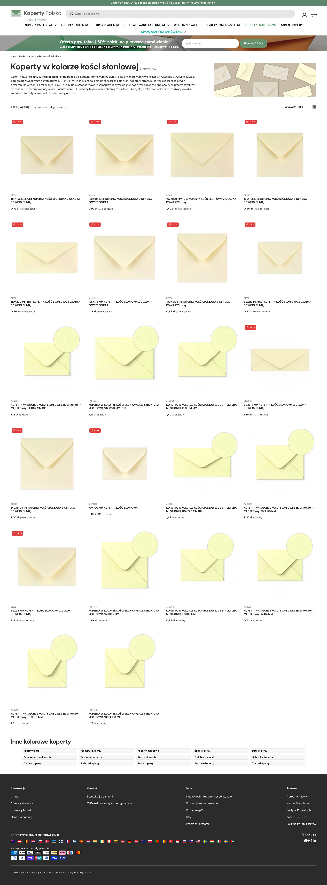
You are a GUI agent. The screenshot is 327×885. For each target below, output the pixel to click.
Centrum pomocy (22, 817)
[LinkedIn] (314, 841)
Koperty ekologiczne (260, 25)
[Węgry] (212, 841)
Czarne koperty (260, 763)
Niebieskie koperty (262, 757)
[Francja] (67, 841)
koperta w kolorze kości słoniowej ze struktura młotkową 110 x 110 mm (46, 715)
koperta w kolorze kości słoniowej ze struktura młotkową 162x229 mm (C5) (124, 406)
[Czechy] (40, 841)
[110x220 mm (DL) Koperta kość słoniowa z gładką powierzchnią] (47, 258)
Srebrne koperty (90, 763)
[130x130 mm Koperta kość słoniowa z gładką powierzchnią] (202, 258)
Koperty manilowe (148, 750)
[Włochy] (219, 841)
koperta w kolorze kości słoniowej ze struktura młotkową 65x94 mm (279, 612)
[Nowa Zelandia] (143, 841)
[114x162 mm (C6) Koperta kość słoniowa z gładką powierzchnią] (47, 155)
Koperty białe (31, 750)
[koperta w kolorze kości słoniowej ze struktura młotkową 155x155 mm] (125, 566)
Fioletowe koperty (205, 757)
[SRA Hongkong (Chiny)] (171, 841)
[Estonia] (54, 841)
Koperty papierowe (39, 25)
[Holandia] (88, 841)
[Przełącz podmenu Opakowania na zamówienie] (185, 32)
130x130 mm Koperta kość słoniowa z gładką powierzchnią (198, 303)
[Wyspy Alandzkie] (225, 841)
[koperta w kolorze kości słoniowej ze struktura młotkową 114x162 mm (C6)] (47, 361)
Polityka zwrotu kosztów (301, 824)
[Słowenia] (191, 841)
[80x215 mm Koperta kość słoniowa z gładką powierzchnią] (280, 361)
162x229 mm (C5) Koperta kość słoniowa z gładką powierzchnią (201, 200)
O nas (14, 796)
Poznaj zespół (194, 810)
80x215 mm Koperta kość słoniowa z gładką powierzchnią (275, 406)
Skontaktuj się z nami (100, 796)
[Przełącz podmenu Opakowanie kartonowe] (168, 25)
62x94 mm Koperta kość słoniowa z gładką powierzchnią (41, 612)
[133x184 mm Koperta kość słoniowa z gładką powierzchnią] (125, 155)
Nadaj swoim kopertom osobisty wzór (209, 796)
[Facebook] (306, 841)
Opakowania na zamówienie (161, 32)
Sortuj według (20, 107)
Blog (189, 817)
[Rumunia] (164, 841)
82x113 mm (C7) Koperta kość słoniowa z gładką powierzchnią (278, 303)
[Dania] (47, 841)
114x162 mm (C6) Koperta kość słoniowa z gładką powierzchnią (45, 200)
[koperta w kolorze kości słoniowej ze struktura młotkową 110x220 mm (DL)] (202, 464)
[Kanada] (109, 841)
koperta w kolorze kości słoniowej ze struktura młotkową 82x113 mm (201, 612)
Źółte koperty (202, 750)
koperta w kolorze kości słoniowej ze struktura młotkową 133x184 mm (201, 406)
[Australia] (12, 841)
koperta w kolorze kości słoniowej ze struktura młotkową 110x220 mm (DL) (201, 509)
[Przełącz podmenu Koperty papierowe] (55, 25)
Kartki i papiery (292, 25)
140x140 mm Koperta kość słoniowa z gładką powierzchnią (43, 509)
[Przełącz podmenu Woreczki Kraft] (200, 25)
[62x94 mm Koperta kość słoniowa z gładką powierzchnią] (47, 566)
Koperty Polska (18, 56)
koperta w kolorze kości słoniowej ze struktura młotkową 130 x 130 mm (124, 715)
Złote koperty (259, 750)
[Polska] (150, 841)
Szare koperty (146, 763)
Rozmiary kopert (21, 810)
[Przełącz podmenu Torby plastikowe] (124, 25)
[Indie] (95, 841)
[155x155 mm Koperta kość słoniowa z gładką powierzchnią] (280, 155)
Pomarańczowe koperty (37, 757)
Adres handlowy (297, 796)
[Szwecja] (205, 841)
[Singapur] (177, 841)
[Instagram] (310, 841)
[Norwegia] (136, 841)
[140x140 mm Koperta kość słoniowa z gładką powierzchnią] (47, 464)
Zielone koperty (33, 763)
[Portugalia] (157, 841)
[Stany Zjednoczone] (198, 841)
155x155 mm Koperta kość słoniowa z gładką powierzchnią (275, 200)
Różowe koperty (147, 757)
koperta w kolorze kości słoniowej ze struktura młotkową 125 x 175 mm (279, 509)
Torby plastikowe (107, 25)
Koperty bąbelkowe (75, 25)
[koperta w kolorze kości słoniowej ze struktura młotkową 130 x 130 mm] (125, 670)
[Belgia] (26, 841)
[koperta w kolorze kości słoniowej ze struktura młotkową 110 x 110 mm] (47, 670)
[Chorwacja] (33, 841)
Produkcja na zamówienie (202, 803)
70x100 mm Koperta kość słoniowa (113, 507)
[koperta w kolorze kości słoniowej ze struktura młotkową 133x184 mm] (202, 361)
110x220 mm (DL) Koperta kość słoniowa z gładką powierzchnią (46, 303)
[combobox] (180, 14)
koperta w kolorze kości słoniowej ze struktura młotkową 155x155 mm (124, 612)
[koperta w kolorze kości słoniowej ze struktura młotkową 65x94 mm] (280, 566)
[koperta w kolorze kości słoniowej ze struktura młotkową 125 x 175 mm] (280, 464)
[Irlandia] (102, 841)
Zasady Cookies (296, 817)
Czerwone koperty (91, 757)
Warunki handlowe (298, 803)
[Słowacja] (184, 841)
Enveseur (87, 872)
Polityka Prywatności (300, 810)
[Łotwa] (122, 841)
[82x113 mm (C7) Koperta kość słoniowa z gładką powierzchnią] (280, 258)
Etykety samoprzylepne (223, 25)
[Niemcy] (129, 841)
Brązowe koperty (204, 763)
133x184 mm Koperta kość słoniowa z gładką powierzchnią (120, 200)
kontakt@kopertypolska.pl (116, 803)
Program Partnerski (198, 824)
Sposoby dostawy (22, 803)
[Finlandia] (61, 841)
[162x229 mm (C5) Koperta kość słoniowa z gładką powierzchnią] (202, 155)
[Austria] (19, 841)
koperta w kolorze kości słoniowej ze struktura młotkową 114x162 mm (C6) (46, 406)
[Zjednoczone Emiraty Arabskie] (232, 841)
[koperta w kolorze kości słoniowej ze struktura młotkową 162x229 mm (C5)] (125, 361)
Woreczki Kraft (185, 25)
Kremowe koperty (91, 750)
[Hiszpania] (81, 841)
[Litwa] (116, 841)
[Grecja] (74, 841)
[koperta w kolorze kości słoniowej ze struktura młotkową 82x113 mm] (202, 566)
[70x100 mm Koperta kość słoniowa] (125, 464)
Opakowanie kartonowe (147, 25)
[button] (314, 15)
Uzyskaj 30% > (253, 43)
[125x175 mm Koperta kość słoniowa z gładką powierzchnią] (125, 258)
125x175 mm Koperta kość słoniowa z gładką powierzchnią (120, 303)
